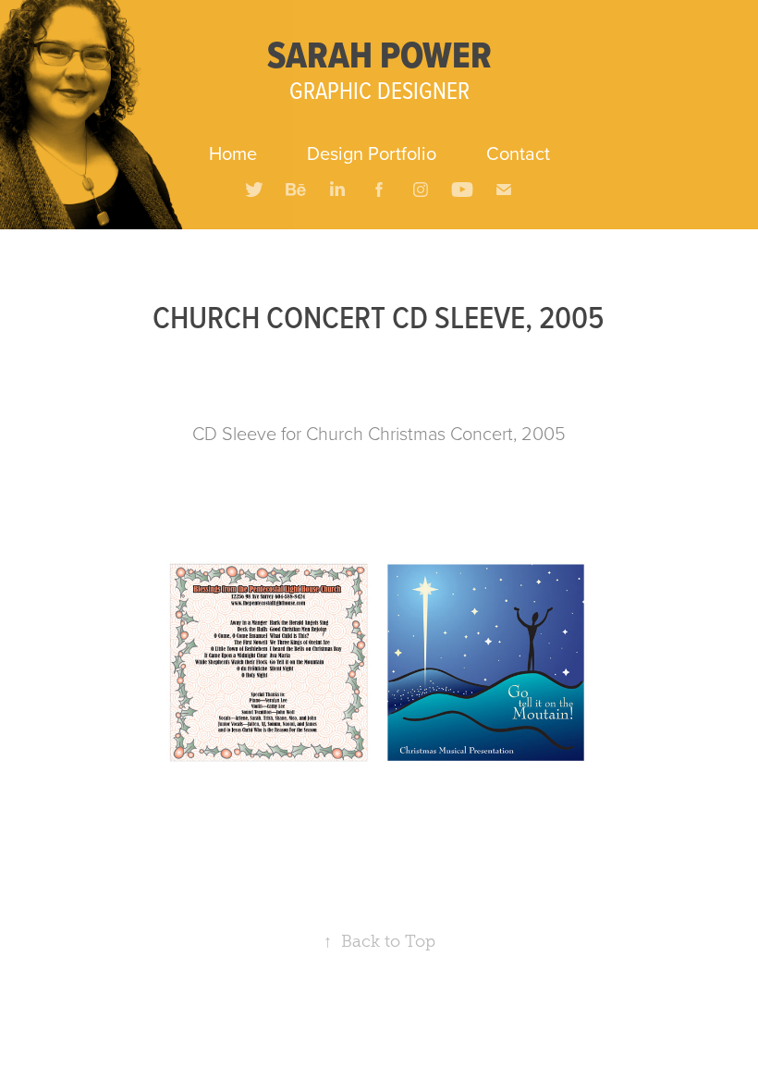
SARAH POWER (379, 54)
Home (233, 153)
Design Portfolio (371, 153)
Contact (518, 153)
